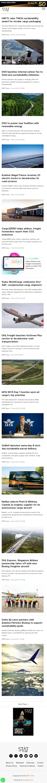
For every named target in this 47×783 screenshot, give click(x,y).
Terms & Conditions (27, 766)
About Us (9, 763)
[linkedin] (21, 756)
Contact (40, 763)
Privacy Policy (11, 766)
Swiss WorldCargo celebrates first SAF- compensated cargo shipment (22, 283)
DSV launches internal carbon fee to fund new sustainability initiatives (22, 73)
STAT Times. (30, 776)
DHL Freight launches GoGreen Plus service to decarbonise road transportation (22, 338)
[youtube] (31, 756)
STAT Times (5, 35)
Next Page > (23, 704)
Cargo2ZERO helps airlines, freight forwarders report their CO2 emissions (21, 231)
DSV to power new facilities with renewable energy (20, 125)
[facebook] (11, 756)
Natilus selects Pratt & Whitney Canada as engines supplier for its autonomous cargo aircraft (21, 504)
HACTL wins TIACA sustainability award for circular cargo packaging (21, 20)
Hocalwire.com (28, 780)
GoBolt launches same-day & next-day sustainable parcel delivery (21, 447)
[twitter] (16, 756)
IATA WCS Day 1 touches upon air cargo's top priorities (21, 393)
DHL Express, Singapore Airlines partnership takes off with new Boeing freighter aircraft (20, 563)
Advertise (20, 763)
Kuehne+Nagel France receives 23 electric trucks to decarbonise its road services (21, 178)
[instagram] (26, 756)
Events (40, 766)
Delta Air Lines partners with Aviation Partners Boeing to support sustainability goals (22, 623)
